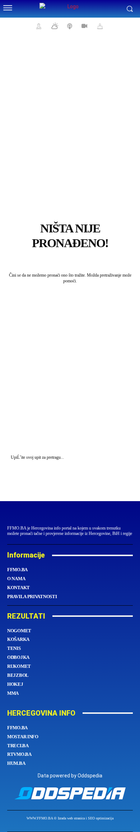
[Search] (125, 457)
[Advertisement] (70, 113)
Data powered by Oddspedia (70, 775)
